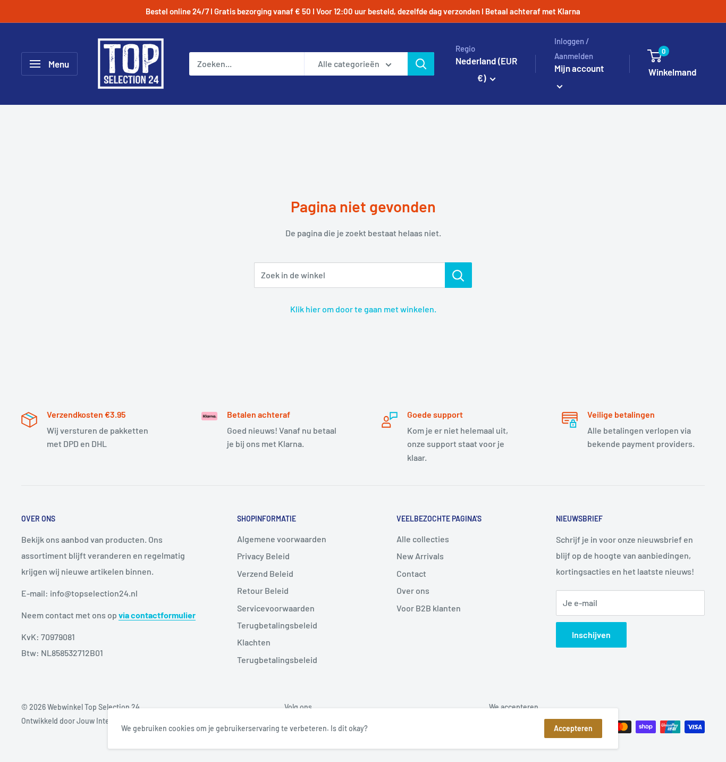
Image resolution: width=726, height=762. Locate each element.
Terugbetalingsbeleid (277, 625)
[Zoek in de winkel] (458, 275)
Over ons (412, 590)
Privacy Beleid (263, 556)
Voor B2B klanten (428, 608)
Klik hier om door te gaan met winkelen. (363, 309)
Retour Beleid (263, 590)
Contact (411, 573)
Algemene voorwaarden (281, 539)
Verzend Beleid (265, 573)
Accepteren (573, 728)
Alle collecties (422, 539)
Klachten (254, 642)
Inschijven (591, 635)
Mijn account (579, 68)
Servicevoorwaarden (276, 608)
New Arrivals (420, 556)
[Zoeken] (421, 64)
